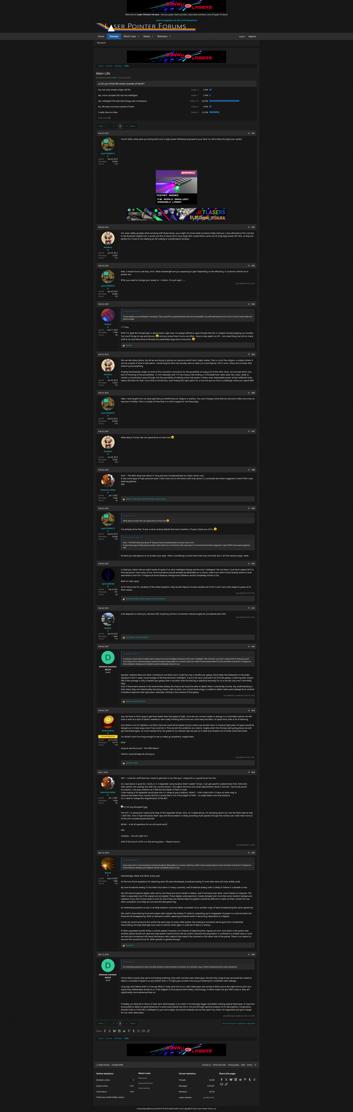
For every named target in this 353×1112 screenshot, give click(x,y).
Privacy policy (233, 1065)
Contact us (206, 1065)
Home (101, 36)
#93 (253, 710)
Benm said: (127, 961)
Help (243, 1065)
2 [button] (195, 89)
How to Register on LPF (168, 20)
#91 (253, 608)
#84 (253, 304)
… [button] (110, 126)
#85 (253, 354)
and (137, 637)
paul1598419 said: (130, 311)
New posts (101, 42)
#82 (253, 227)
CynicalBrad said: (130, 653)
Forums (114, 36)
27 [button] (194, 101)
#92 (253, 646)
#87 (253, 431)
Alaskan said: (128, 515)
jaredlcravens (209, 1097)
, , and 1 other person (146, 499)
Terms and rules (219, 1065)
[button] (138, 36)
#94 (253, 772)
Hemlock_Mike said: (131, 537)
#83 (253, 265)
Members (162, 36)
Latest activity (144, 1088)
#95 (253, 852)
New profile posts (145, 1083)
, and (145, 598)
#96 (253, 954)
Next (132, 126)
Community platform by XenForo (160, 1108)
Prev (101, 126)
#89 (253, 508)
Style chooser (104, 1065)
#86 (253, 393)
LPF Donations (189, 20)
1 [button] (195, 95)
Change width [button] (117, 1065)
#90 (253, 563)
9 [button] (195, 112)
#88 (253, 469)
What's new (130, 36)
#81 (253, 133)
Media (146, 36)
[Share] (249, 133)
